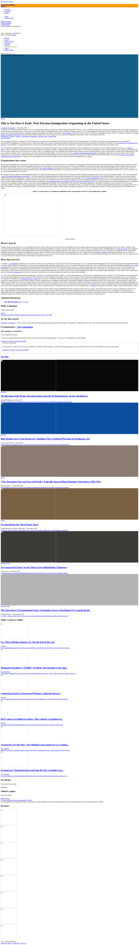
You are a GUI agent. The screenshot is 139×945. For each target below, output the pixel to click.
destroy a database (101, 252)
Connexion (5, 350)
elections (11, 136)
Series (2, 520)
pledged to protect (122, 249)
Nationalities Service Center (29, 279)
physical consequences (14, 272)
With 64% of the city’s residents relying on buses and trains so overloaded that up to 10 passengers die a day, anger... (35, 750)
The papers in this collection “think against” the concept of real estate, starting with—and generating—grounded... (35, 530)
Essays (3, 118)
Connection (4, 341)
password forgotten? (20, 341)
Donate (14, 35)
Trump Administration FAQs (94, 178)
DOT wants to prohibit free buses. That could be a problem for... (32, 719)
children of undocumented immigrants (85, 153)
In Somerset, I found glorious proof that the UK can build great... (32, 770)
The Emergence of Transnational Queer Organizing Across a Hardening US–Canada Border (45, 610)
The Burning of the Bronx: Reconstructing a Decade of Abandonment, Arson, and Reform (44, 396)
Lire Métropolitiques (11, 46)
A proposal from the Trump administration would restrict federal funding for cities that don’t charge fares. (32, 725)
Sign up (11, 341)
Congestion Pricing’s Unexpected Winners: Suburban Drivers (30, 693)
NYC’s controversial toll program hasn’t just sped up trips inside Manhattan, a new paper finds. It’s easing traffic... (35, 699)
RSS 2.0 (23, 943)
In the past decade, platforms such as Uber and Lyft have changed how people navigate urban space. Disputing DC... (35, 444)
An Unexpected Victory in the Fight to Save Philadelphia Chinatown (34, 567)
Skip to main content (7, 1)
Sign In (9, 943)
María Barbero (67, 133)
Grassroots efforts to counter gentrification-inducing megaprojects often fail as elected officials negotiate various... (34, 573)
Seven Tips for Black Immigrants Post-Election (15, 176)
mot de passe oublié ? (22, 350)
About (6, 48)
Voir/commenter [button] (25, 327)
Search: (3, 53)
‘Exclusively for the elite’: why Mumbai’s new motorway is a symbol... (35, 744)
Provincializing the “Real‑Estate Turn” (20, 524)
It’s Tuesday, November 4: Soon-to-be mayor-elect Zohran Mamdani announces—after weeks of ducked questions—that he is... (39, 673)
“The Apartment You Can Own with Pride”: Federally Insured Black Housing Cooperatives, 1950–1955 (51, 481)
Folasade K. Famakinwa (8, 128)
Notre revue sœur (6, 21)
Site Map (3, 943)
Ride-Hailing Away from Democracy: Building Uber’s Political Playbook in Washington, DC (45, 439)
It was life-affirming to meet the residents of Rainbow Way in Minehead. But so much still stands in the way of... (34, 776)
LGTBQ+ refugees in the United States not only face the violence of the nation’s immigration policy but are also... (35, 616)
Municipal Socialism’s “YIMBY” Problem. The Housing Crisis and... (34, 668)
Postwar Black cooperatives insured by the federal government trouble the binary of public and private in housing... (35, 487)
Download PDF (5, 138)
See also (4, 356)
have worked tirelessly (46, 168)
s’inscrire (12, 350)
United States (52, 136)
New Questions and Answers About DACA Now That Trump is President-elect (70, 181)
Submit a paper (9, 50)
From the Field (5, 563)
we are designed (13, 263)
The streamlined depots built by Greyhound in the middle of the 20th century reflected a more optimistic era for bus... (35, 648)
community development (29, 136)
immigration (4, 136)
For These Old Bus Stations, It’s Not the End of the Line (28, 642)
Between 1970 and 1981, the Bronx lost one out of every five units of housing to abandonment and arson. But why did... (37, 402)
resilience (18, 136)
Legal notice (16, 943)
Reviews (3, 392)
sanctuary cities (42, 136)
